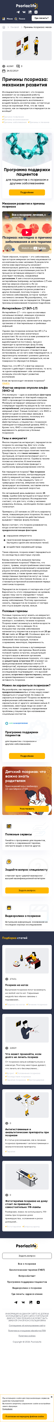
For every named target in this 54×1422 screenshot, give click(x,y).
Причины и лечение (39, 122)
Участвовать (27, 809)
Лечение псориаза (37, 1005)
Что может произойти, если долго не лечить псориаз (23, 1056)
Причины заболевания (15, 122)
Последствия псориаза (18, 1077)
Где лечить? (42, 18)
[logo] (27, 6)
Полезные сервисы (18, 834)
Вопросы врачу (32, 1227)
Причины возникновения (15, 120)
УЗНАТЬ (6, 383)
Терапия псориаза (16, 1080)
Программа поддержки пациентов (27, 1282)
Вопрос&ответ (27, 1276)
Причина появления (13, 117)
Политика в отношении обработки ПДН (27, 1331)
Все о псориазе (27, 1264)
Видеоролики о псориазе (23, 916)
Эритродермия (36, 1080)
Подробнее (27, 192)
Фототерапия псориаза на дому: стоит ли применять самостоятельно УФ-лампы (26, 1204)
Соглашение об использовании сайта (27, 1326)
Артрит (10, 1073)
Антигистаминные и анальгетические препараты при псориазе (27, 1132)
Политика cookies (27, 1336)
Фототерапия (13, 1227)
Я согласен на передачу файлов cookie (25, 1417)
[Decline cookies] (51, 1397)
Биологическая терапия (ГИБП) (27, 1270)
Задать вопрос (27, 890)
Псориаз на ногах (16, 985)
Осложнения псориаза (28, 1073)
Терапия (10, 1152)
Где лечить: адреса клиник (27, 1294)
